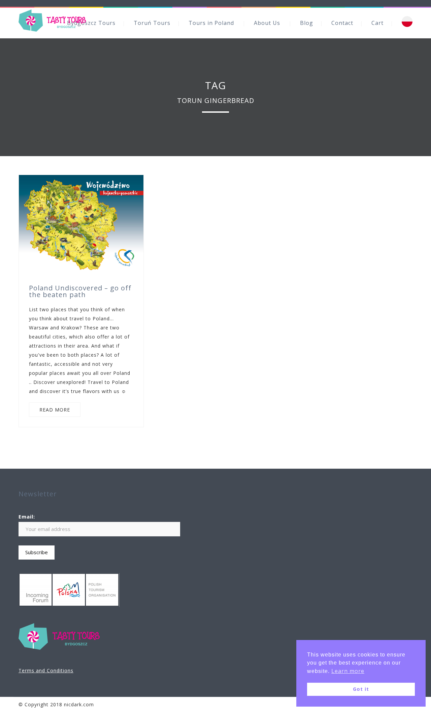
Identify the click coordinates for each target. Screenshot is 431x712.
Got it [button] (361, 689)
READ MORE (54, 409)
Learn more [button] (347, 671)
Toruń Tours (152, 23)
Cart (377, 23)
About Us (267, 23)
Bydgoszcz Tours (91, 23)
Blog (306, 23)
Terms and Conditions (46, 670)
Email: (27, 516)
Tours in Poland (211, 23)
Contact (342, 23)
